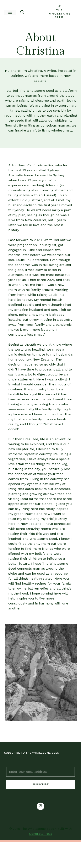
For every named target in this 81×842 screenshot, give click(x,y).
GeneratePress (40, 834)
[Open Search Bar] (22, 12)
